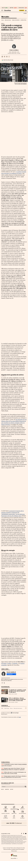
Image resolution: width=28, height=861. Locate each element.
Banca (2, 23)
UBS (2, 708)
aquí (20, 717)
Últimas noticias (5, 762)
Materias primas (24, 20)
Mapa (17, 849)
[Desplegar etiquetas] (26, 708)
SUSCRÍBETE (22, 10)
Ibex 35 (3, 7)
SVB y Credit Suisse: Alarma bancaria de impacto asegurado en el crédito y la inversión (17, 699)
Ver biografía (10, 674)
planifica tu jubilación (6, 813)
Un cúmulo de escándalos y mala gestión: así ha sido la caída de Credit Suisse (17, 691)
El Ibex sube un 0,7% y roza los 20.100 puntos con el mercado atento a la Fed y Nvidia (13, 773)
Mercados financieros (18, 708)
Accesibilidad (13, 849)
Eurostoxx (7, 789)
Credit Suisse (6, 708)
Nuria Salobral (14, 50)
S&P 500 (11, 7)
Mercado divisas (8, 20)
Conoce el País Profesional (14, 823)
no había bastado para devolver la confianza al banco (13, 172)
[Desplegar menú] (2, 10)
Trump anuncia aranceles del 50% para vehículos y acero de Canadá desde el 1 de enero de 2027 (14, 777)
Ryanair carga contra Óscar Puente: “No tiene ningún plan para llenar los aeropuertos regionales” (13, 769)
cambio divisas (14, 813)
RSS (19, 849)
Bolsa (2, 20)
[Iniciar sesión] (26, 10)
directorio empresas (22, 813)
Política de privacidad (7, 849)
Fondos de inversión (16, 20)
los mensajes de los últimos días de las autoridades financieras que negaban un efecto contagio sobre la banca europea (14, 422)
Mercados (5, 17)
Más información (4, 714)
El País (25, 13)
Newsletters (22, 849)
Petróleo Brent (21, 7)
